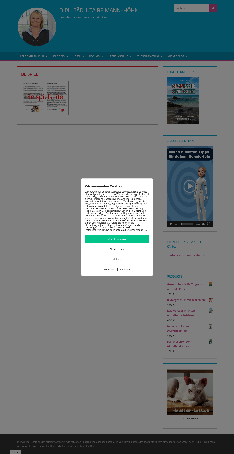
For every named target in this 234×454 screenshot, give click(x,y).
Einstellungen (117, 259)
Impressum (124, 269)
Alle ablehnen (117, 248)
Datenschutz (110, 269)
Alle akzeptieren (117, 238)
